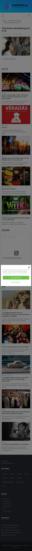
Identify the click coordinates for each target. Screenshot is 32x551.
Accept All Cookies (16, 277)
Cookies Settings (15, 282)
